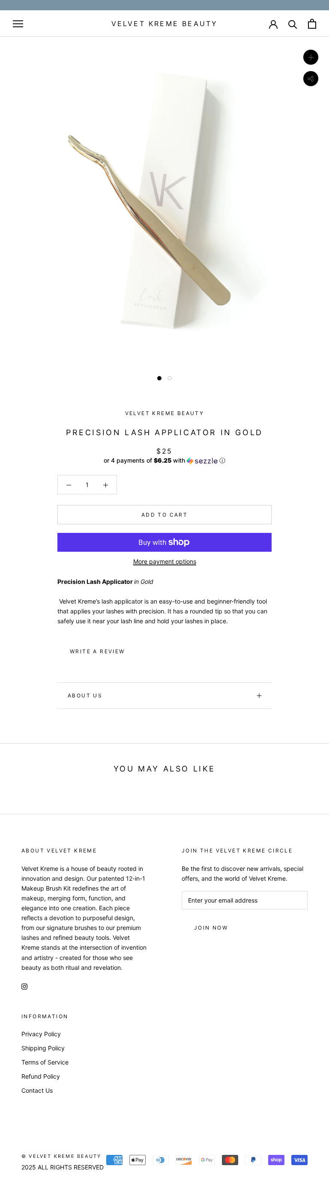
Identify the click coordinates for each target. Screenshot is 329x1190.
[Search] (292, 23)
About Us (85, 695)
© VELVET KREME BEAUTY (61, 1156)
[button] (164, 461)
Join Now (211, 927)
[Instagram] (24, 986)
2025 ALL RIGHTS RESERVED (62, 1167)
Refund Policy (40, 1076)
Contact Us (37, 1090)
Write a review (97, 651)
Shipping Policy (43, 1048)
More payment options (164, 561)
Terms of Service (45, 1062)
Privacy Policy (41, 1034)
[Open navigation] (18, 23)
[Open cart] (312, 24)
